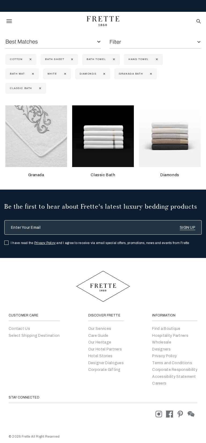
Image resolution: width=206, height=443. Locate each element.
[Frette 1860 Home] (103, 21)
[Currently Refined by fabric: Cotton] (30, 59)
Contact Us (19, 329)
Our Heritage (99, 342)
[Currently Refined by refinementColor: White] (64, 73)
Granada (36, 175)
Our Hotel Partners (105, 349)
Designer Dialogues (106, 363)
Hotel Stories (100, 356)
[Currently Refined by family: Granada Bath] (150, 73)
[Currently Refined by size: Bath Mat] (32, 73)
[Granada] (36, 136)
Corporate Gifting (104, 370)
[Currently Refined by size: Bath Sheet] (71, 59)
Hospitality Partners (170, 336)
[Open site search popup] (198, 21)
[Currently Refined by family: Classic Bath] (39, 88)
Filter (115, 42)
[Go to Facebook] (171, 414)
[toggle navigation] (9, 21)
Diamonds (169, 175)
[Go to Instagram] (160, 414)
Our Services (99, 329)
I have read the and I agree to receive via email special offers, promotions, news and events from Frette (100, 243)
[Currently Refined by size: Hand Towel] (156, 59)
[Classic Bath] (103, 136)
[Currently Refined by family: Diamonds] (103, 73)
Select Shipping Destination (34, 336)
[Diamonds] (170, 136)
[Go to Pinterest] (182, 414)
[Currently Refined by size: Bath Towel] (113, 59)
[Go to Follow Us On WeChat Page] (192, 414)
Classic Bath (103, 175)
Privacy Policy (45, 243)
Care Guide (98, 336)
